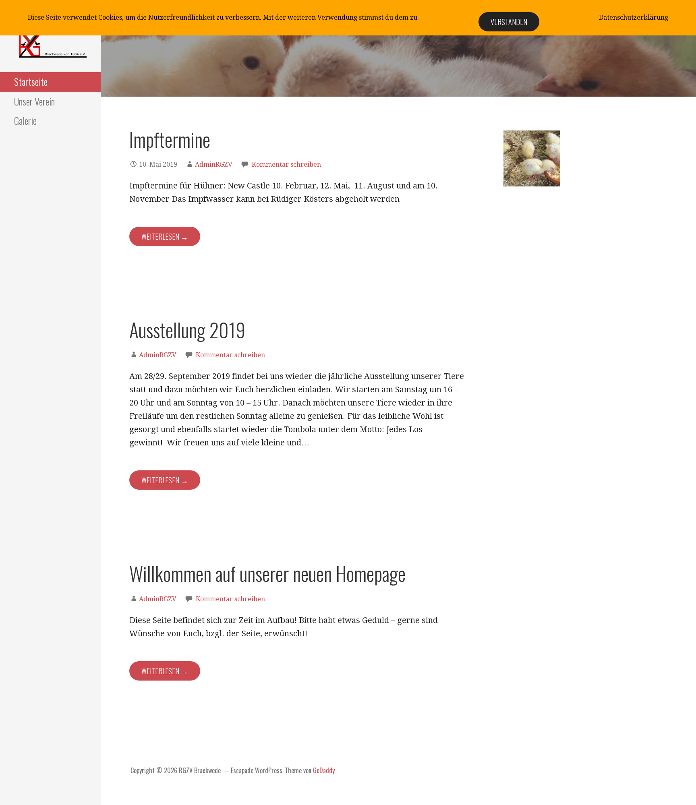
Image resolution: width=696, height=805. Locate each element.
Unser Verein (34, 101)
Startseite (31, 81)
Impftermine (169, 139)
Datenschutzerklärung (633, 17)
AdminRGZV (213, 164)
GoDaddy (324, 770)
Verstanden (509, 22)
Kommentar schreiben (286, 164)
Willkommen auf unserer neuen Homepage (267, 573)
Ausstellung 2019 (187, 329)
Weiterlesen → (164, 236)
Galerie (25, 120)
